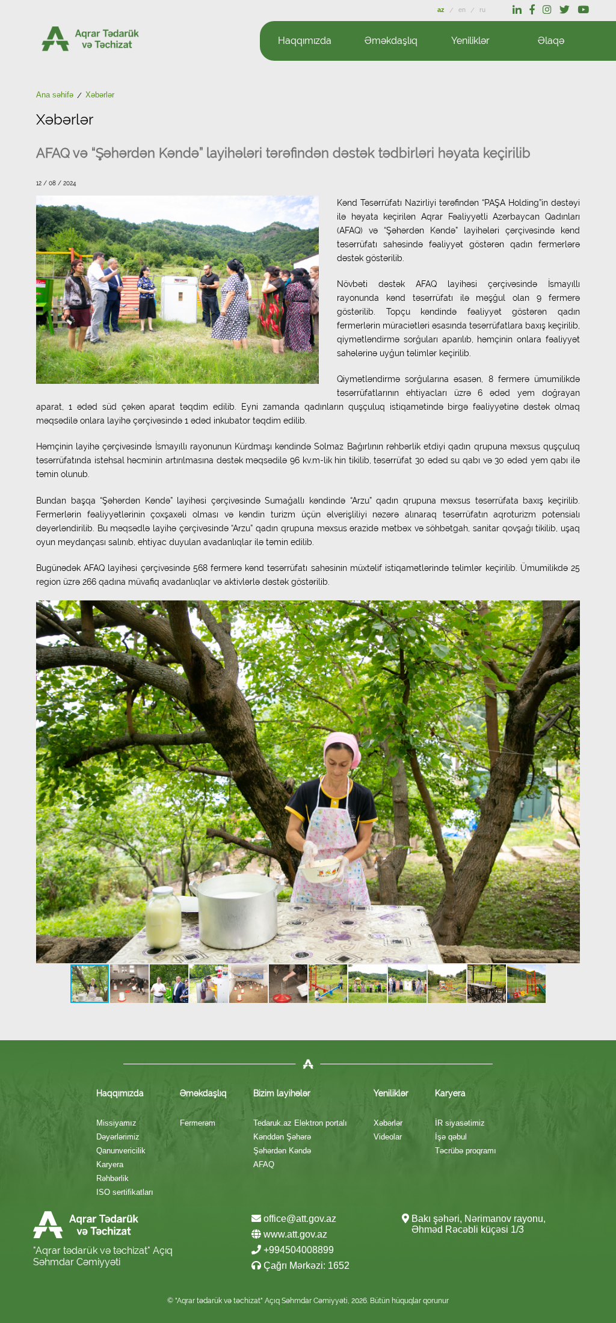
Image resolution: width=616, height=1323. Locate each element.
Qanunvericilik (121, 1150)
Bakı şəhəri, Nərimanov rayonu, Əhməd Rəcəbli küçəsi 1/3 (478, 1224)
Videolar (388, 1136)
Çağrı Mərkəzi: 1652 (305, 1265)
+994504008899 (297, 1250)
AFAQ (263, 1164)
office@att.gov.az (298, 1219)
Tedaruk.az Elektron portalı (300, 1122)
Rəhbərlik (112, 1178)
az (441, 9)
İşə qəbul (451, 1136)
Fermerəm (197, 1122)
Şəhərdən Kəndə (282, 1150)
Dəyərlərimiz (118, 1136)
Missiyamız (116, 1122)
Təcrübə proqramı (465, 1150)
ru (482, 9)
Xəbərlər (388, 1122)
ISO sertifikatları (124, 1192)
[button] (569, 781)
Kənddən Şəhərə (282, 1136)
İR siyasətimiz (460, 1122)
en (462, 9)
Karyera (109, 1164)
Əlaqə (551, 40)
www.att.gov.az (294, 1234)
